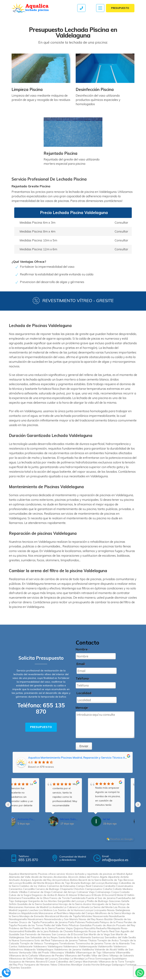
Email (81, 664)
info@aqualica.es (115, 860)
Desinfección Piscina (95, 89)
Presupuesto (120, 8)
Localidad (84, 693)
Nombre (82, 649)
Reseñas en (121, 839)
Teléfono (83, 678)
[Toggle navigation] (100, 8)
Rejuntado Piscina (60, 153)
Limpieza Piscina (27, 89)
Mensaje (82, 707)
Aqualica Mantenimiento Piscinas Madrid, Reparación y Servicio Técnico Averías (80, 757)
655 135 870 (50, 708)
